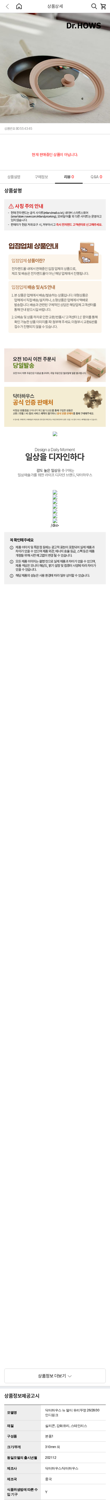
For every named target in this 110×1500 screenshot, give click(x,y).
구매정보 (41, 177)
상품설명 (13, 177)
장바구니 (103, 6)
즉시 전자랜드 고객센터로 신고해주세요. (79, 225)
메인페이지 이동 (19, 6)
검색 (94, 6)
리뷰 (69, 177)
